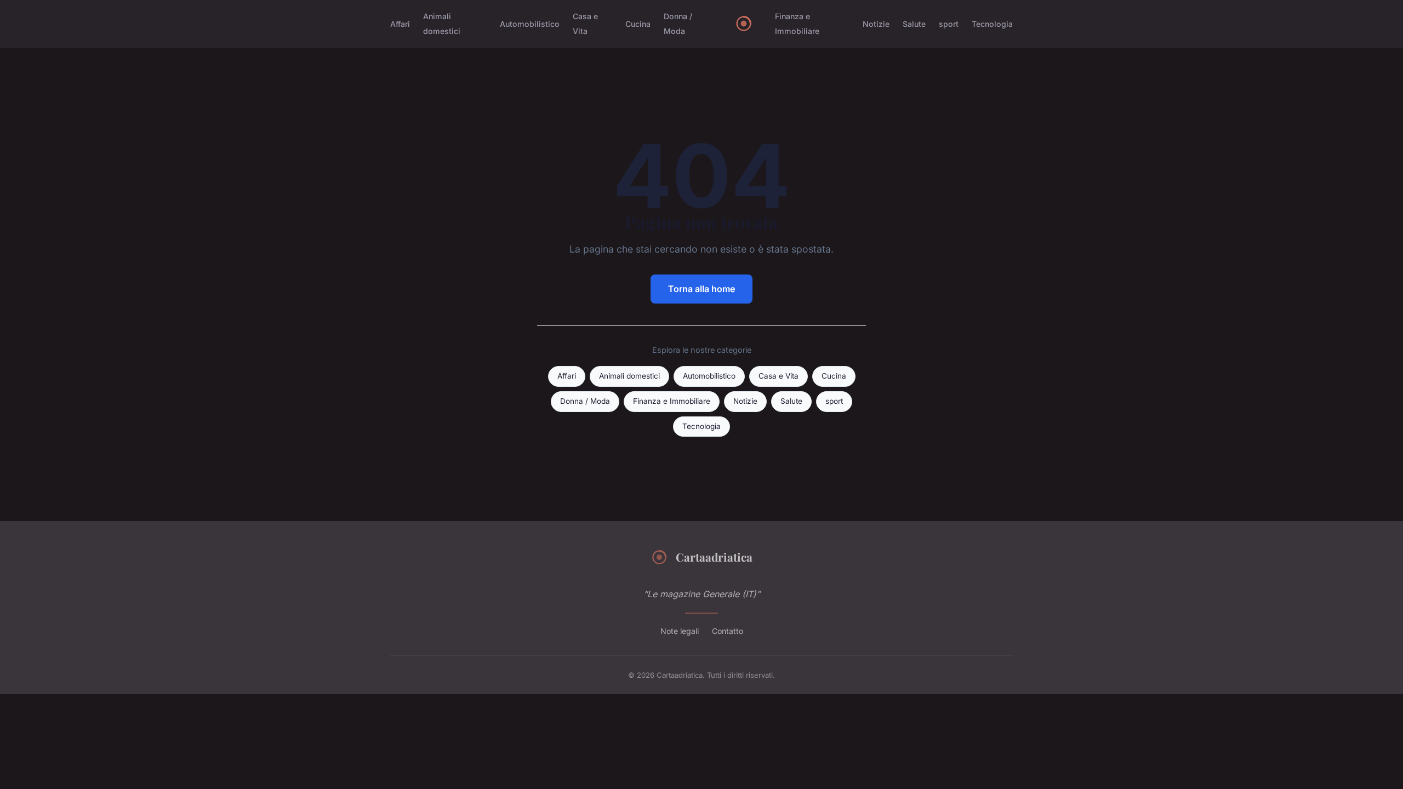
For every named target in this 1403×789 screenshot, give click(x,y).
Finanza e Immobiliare (797, 24)
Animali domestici (441, 24)
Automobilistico (530, 23)
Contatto (727, 631)
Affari (400, 23)
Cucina (638, 23)
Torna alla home (701, 288)
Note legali (679, 631)
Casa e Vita (585, 24)
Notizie (876, 23)
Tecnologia (992, 23)
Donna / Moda (678, 24)
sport (949, 23)
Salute (914, 23)
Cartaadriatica (714, 556)
